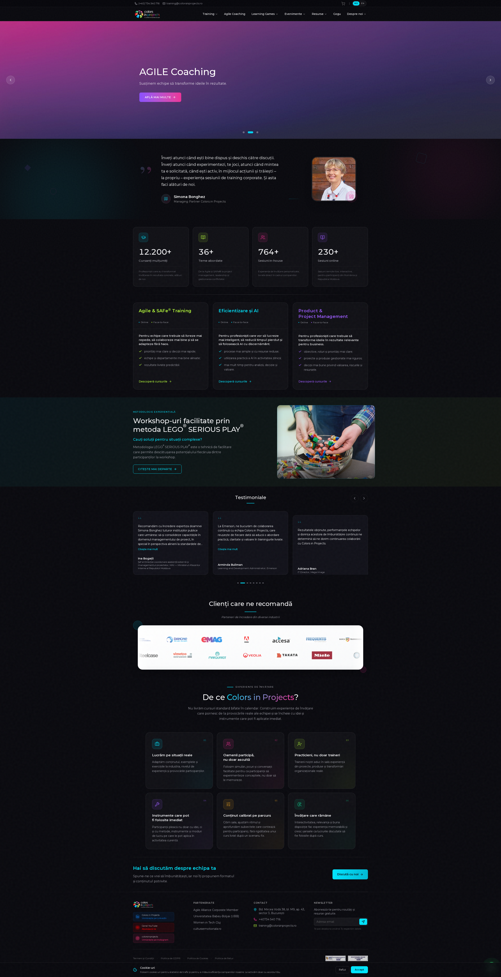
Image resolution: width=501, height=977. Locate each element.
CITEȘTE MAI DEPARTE (155, 469)
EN (362, 3)
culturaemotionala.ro (207, 929)
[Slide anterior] (10, 80)
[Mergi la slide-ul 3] (257, 132)
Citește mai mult (148, 549)
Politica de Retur (224, 958)
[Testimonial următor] (364, 498)
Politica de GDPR (170, 958)
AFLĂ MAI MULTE (274, 102)
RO (356, 3)
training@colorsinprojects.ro (277, 925)
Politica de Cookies (197, 958)
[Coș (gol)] (343, 3)
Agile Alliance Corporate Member (215, 910)
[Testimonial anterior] (355, 498)
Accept (359, 969)
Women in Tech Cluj (207, 922)
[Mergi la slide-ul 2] (252, 132)
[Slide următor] (490, 80)
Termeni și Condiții (143, 958)
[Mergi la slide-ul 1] (245, 132)
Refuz (342, 969)
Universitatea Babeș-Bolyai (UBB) (216, 916)
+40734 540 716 (269, 919)
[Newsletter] (363, 922)
